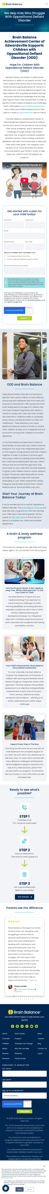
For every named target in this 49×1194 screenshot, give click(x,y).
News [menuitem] (40, 1034)
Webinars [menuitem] (18, 1053)
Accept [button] (19, 1189)
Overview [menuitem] (6, 1039)
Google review (22, 989)
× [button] (44, 1165)
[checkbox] (24, 258)
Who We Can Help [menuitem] (22, 1048)
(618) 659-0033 (18, 517)
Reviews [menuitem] (5, 1053)
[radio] (24, 256)
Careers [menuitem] (41, 1039)
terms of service (14, 302)
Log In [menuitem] (40, 1053)
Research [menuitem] (6, 1058)
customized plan (25, 112)
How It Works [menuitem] (20, 1034)
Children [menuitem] (5, 1044)
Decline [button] (29, 1189)
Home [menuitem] (4, 1034)
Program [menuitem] (18, 1039)
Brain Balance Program (32, 507)
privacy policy (34, 300)
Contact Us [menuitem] (42, 1048)
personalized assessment (33, 106)
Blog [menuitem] (39, 1044)
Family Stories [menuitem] (20, 1058)
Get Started (23, 897)
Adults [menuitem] (4, 1048)
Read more (33, 980)
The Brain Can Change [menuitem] (24, 1044)
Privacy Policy (8, 1178)
